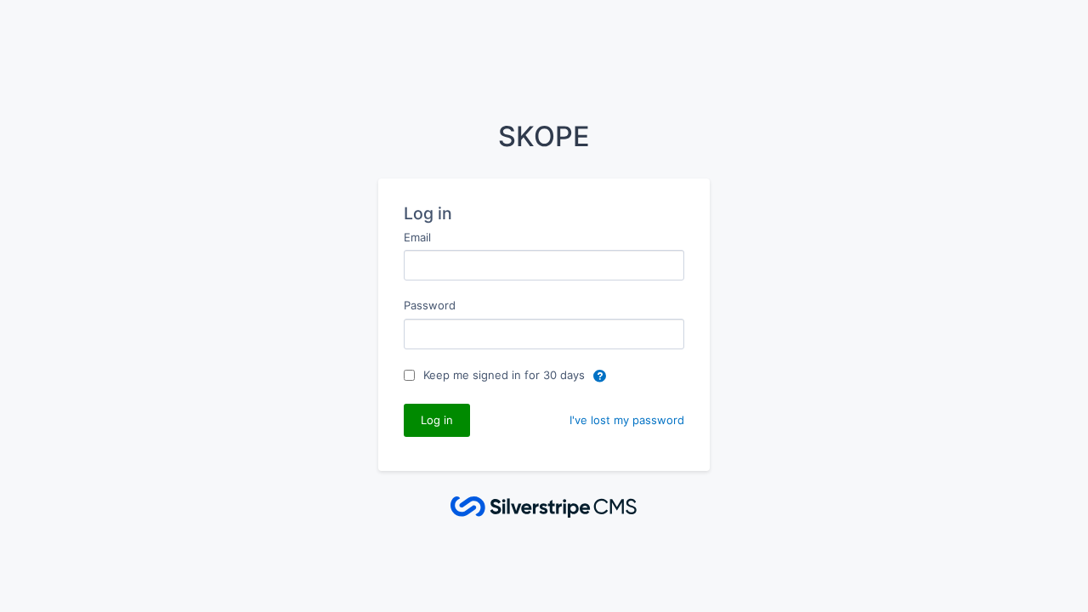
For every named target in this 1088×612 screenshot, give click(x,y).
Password (430, 305)
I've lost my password (627, 420)
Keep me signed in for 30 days (505, 375)
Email (417, 237)
